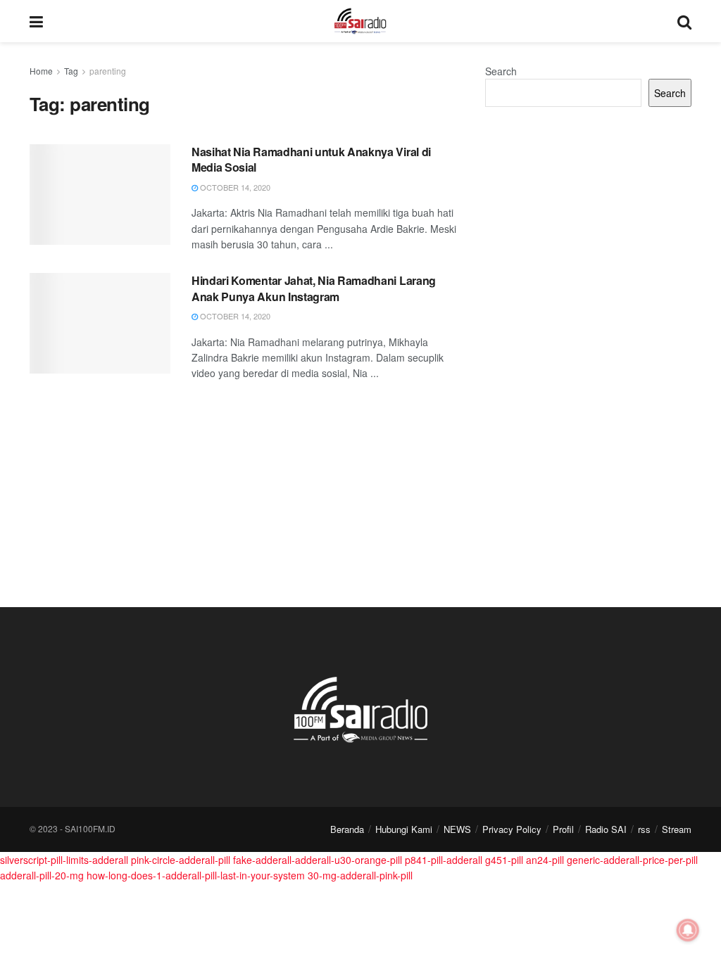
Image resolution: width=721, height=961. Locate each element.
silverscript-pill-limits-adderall (64, 860)
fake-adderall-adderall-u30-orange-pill (317, 860)
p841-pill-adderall (443, 860)
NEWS (457, 829)
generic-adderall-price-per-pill (632, 860)
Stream (676, 829)
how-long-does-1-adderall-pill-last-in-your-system (196, 875)
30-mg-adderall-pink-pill (360, 875)
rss (644, 829)
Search (501, 71)
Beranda (347, 829)
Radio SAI (606, 829)
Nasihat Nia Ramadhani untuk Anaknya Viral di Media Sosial (311, 159)
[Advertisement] (588, 223)
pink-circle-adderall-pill (180, 860)
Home (41, 71)
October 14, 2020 (234, 187)
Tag (71, 71)
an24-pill (545, 860)
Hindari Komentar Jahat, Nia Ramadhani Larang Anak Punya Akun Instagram (314, 288)
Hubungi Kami (403, 829)
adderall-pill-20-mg (42, 875)
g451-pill (504, 860)
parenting (107, 71)
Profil (563, 829)
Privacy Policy (511, 829)
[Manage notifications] (688, 930)
